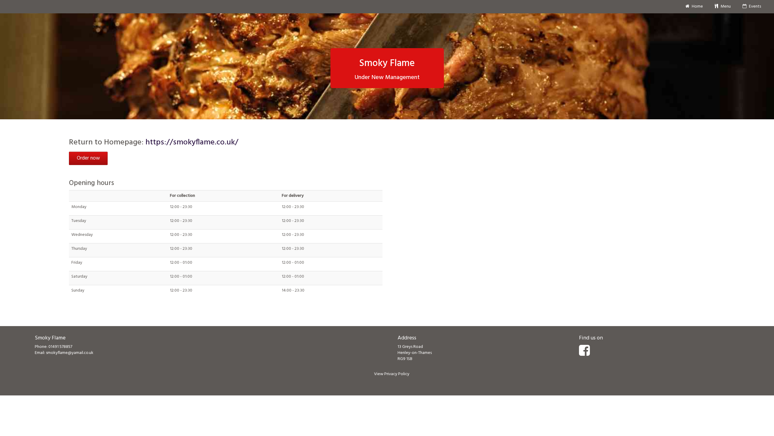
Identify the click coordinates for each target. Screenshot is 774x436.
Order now (88, 158)
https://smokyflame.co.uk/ (191, 142)
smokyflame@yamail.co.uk (69, 352)
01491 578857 (60, 346)
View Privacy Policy (391, 374)
